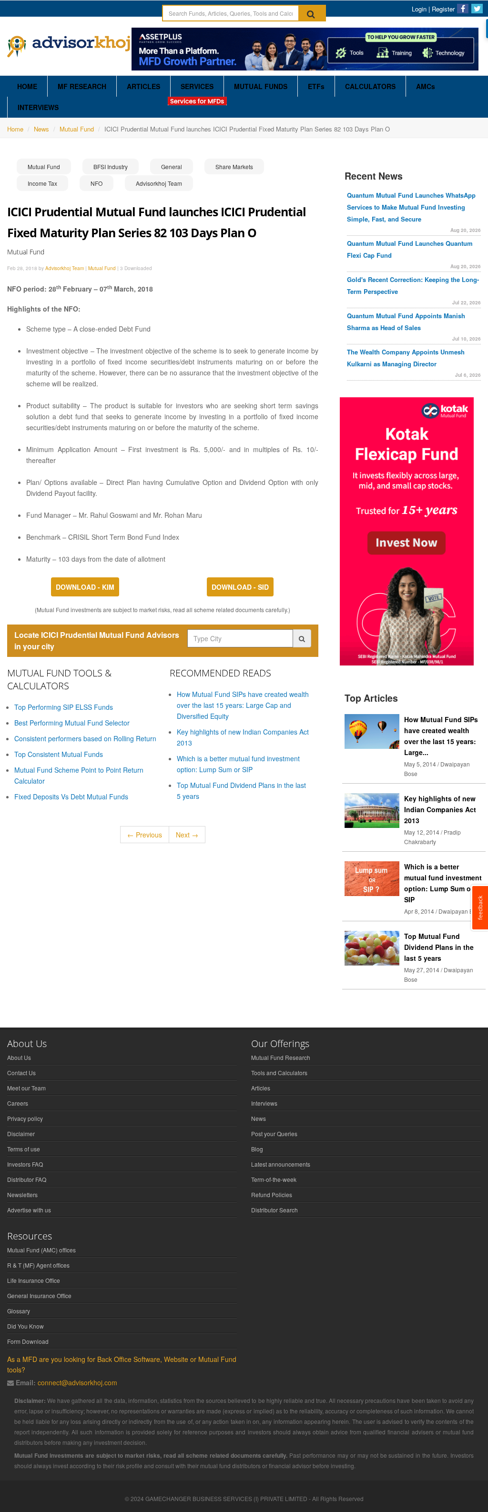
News (41, 128)
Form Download (28, 1341)
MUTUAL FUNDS (260, 86)
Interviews (264, 1103)
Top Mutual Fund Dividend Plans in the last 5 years (439, 947)
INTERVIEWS (38, 107)
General (171, 166)
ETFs (316, 86)
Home (15, 128)
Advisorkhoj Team (159, 183)
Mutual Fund (77, 128)
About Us (19, 1057)
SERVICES (197, 86)
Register (443, 8)
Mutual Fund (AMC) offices (41, 1250)
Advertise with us (29, 1210)
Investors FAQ (25, 1164)
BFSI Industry (110, 166)
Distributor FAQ (26, 1179)
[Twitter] (477, 8)
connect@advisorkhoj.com (77, 1382)
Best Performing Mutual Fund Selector (72, 722)
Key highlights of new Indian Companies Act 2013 (440, 809)
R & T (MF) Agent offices (38, 1265)
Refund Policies (271, 1194)
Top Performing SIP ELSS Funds (63, 707)
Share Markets (234, 166)
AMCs (425, 86)
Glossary (18, 1311)
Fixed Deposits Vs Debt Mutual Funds (71, 796)
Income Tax (42, 183)
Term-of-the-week (273, 1179)
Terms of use (23, 1149)
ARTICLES (143, 86)
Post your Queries (274, 1133)
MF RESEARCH (82, 86)
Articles (260, 1088)
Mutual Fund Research (280, 1057)
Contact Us (21, 1072)
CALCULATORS (370, 86)
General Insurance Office (39, 1295)
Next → (187, 834)
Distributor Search (274, 1210)
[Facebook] (462, 8)
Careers (17, 1103)
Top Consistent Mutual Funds (58, 754)
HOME (27, 86)
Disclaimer (21, 1133)
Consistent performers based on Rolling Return (85, 738)
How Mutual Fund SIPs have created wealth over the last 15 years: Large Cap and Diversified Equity (243, 705)
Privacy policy (25, 1118)
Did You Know (25, 1326)
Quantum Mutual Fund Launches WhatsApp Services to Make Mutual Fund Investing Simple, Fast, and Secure (411, 207)
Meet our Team (26, 1088)
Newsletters (22, 1194)
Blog (257, 1149)
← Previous (144, 834)
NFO (96, 183)
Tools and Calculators (279, 1072)
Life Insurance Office (33, 1280)
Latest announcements (280, 1164)
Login (419, 8)
